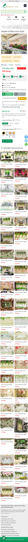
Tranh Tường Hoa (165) (6, 384)
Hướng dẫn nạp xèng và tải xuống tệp (10, 535)
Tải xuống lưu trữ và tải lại (7, 519)
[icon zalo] (26, 140)
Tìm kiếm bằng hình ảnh (8, 15)
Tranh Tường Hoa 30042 (7, 498)
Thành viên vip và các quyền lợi (8, 521)
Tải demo (22, 98)
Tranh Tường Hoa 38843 (20, 434)
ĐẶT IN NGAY (8, 140)
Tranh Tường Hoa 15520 (20, 466)
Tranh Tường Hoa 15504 (6, 481)
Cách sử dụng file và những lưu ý (9, 531)
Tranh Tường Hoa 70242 (20, 196)
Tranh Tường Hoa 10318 (20, 164)
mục (23, 20)
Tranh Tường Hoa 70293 (6, 180)
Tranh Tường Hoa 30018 (20, 311)
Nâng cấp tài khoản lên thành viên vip (10, 533)
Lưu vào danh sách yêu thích (9, 98)
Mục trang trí (16, 26)
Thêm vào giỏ (21, 94)
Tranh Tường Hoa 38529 (6, 227)
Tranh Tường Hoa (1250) (6, 370)
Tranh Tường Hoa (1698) (21, 342)
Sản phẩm (9, 26)
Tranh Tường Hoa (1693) (6, 356)
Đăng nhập (11, 1)
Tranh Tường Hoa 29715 (6, 260)
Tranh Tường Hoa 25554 (6, 467)
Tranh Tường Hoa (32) (20, 413)
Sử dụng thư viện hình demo (7, 529)
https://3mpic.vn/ (5, 513)
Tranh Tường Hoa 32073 (20, 450)
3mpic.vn (16, 61)
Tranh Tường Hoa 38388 (20, 227)
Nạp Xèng (9, 19)
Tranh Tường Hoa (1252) (20, 355)
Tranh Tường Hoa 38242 (6, 245)
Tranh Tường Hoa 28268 (20, 292)
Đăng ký (17, 1)
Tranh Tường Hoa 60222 (6, 430)
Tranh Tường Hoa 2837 (6, 327)
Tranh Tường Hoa (6, 57)
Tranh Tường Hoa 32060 (21, 241)
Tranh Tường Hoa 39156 (20, 211)
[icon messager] (26, 137)
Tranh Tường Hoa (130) (6, 398)
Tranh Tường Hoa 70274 (6, 194)
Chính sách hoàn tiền (6, 524)
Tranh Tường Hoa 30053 (7, 313)
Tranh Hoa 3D (17, 57)
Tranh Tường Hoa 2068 (20, 327)
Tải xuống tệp (9, 94)
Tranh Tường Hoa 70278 (20, 179)
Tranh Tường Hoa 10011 (6, 277)
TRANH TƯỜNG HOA (16, 27)
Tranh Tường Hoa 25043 (21, 481)
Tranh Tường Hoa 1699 (6, 342)
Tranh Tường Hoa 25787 (20, 261)
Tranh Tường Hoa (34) (6, 413)
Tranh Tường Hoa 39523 (6, 164)
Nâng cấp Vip (16, 19)
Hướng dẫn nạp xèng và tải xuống (11, 107)
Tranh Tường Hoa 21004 (20, 495)
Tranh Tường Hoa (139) (20, 384)
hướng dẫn (17, 120)
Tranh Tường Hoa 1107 (20, 370)
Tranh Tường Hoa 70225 (6, 212)
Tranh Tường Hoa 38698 (6, 441)
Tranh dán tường (6, 27)
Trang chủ (3, 26)
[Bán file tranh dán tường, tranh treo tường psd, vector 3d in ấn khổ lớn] (12, 6)
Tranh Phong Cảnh (6, 61)
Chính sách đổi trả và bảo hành (8, 522)
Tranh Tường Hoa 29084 (7, 294)
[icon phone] (26, 144)
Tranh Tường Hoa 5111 (20, 275)
